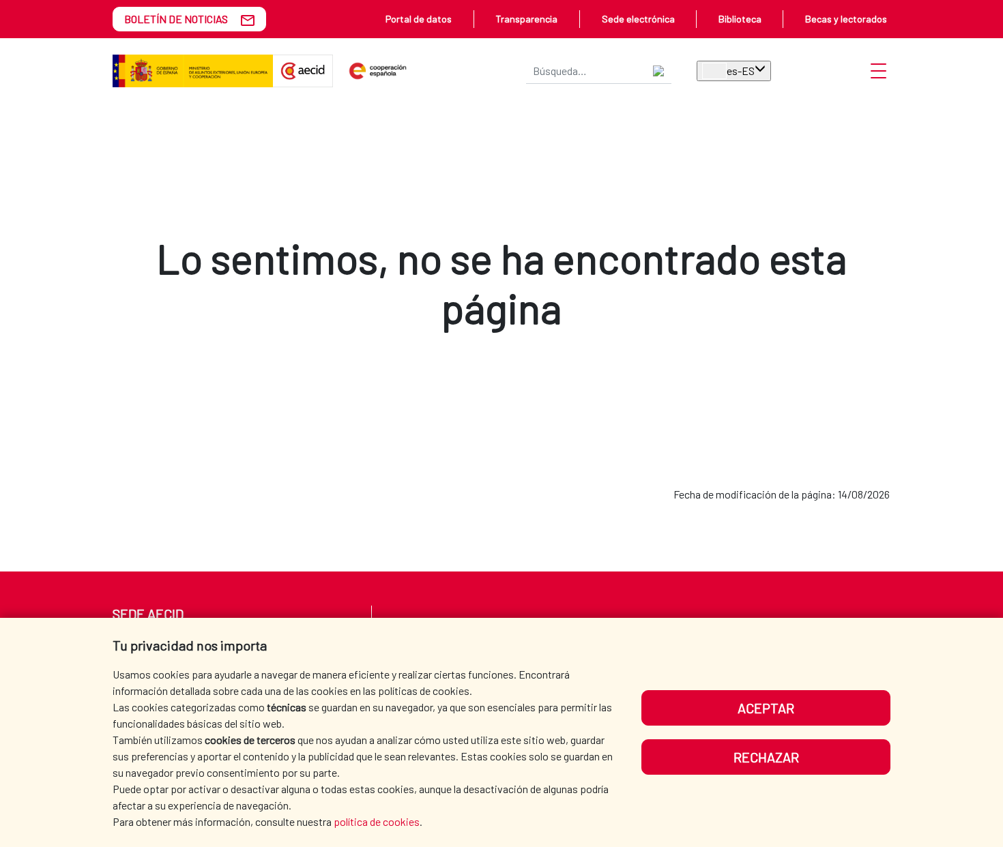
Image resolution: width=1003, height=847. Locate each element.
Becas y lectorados (846, 19)
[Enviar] (658, 70)
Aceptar (766, 708)
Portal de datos (419, 19)
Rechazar (766, 757)
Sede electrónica (638, 19)
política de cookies (377, 821)
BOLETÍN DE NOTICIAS (176, 18)
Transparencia (526, 19)
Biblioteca (739, 19)
